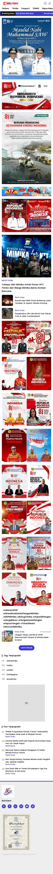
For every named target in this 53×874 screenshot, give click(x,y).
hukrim (10, 665)
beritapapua (12, 674)
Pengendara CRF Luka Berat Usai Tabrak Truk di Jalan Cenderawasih (33, 315)
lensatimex (11, 679)
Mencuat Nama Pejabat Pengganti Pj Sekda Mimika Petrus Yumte (25, 751)
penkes (10, 670)
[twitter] (10, 806)
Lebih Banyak (26, 648)
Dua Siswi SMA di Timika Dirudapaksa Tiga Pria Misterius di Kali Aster (26, 770)
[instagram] (21, 806)
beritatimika (12, 661)
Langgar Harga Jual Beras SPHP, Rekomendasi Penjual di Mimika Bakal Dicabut (31, 637)
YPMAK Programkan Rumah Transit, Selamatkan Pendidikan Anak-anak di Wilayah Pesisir (27, 733)
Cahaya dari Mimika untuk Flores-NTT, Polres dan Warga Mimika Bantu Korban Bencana (24, 288)
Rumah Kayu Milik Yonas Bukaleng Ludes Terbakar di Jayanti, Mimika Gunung (33, 302)
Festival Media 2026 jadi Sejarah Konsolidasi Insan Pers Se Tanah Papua (28, 742)
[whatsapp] (15, 806)
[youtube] (27, 806)
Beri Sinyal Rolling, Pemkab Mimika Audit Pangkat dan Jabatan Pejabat (28, 761)
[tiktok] (33, 806)
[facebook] (4, 806)
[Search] (45, 3)
